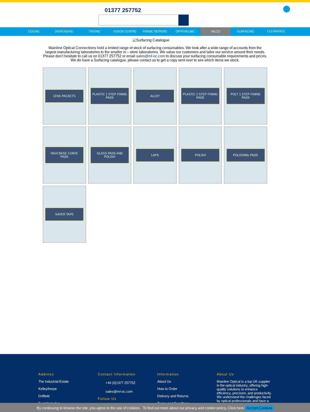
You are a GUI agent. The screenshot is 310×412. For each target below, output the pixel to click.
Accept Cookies (259, 408)
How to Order (167, 389)
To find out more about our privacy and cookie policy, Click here (193, 408)
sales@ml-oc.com (150, 56)
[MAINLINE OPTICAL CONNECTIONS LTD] (50, 18)
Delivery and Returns (173, 396)
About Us (164, 381)
